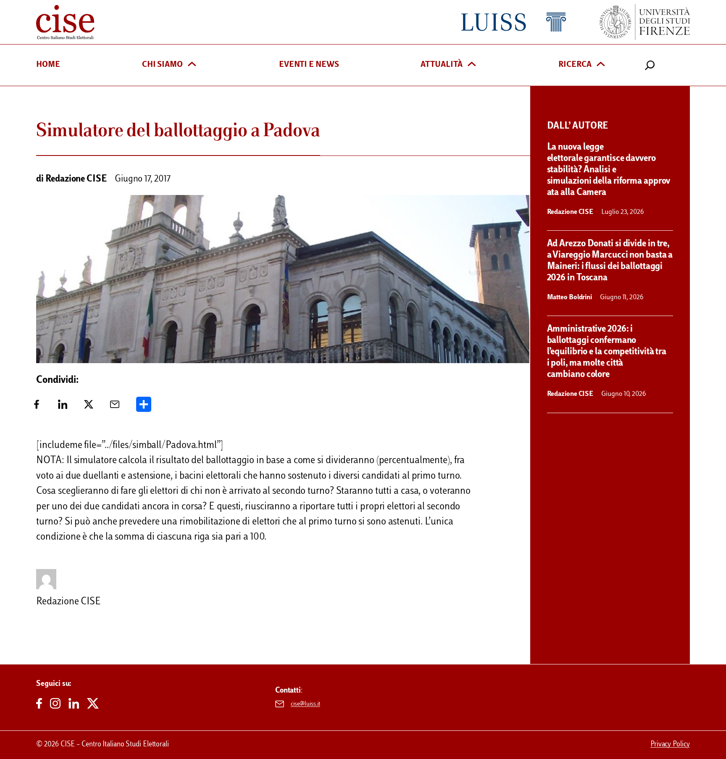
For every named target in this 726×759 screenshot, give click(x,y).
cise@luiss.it (305, 704)
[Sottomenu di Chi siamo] (192, 65)
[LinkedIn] (62, 407)
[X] (88, 407)
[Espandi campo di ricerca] (650, 65)
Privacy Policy (670, 744)
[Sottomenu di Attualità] (472, 65)
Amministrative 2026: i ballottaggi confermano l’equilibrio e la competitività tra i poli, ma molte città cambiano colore (607, 352)
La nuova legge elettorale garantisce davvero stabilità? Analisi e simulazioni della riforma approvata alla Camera (609, 170)
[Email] (114, 407)
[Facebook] (36, 407)
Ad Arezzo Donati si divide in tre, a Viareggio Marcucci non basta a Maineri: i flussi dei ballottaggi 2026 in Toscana (610, 261)
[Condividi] (143, 407)
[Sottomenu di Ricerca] (601, 65)
